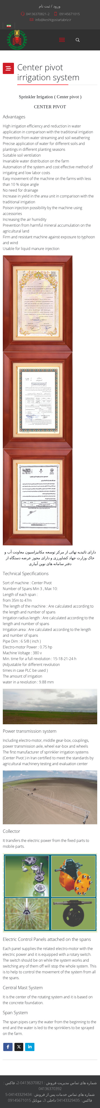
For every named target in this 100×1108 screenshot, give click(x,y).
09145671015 (69, 14)
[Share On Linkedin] (29, 1047)
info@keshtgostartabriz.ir (53, 20)
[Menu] (62, 39)
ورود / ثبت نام (49, 6)
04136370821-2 (38, 14)
